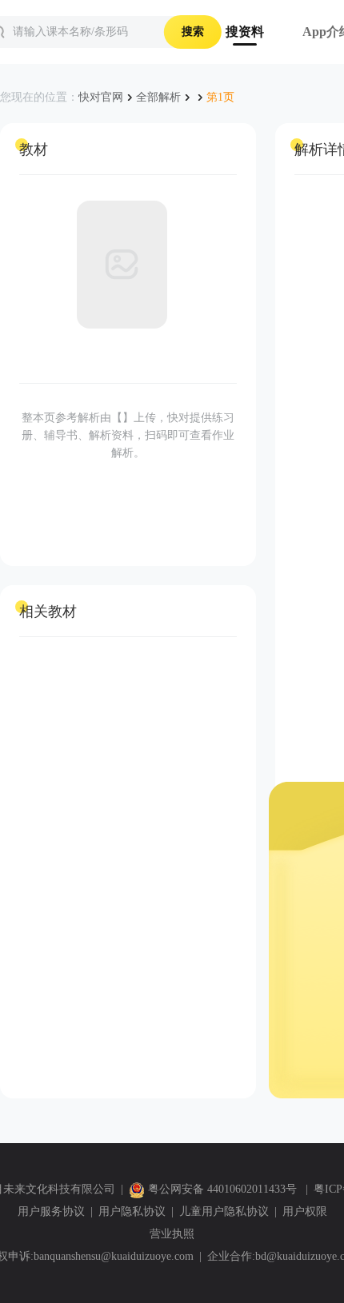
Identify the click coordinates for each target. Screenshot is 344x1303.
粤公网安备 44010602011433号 (222, 1189)
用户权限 (304, 1211)
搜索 (193, 32)
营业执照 (172, 1234)
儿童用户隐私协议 (224, 1211)
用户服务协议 (51, 1211)
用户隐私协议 (132, 1211)
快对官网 (100, 97)
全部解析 (158, 97)
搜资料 (245, 31)
